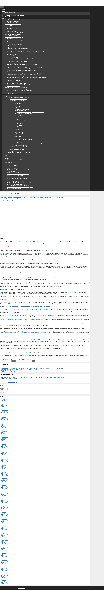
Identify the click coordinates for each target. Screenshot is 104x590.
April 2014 (4, 537)
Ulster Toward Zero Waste (8, 16)
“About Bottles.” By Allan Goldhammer (14, 63)
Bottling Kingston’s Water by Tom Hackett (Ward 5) (17, 61)
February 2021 (5, 445)
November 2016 (5, 505)
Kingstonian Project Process (12, 42)
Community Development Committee (17, 148)
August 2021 (4, 439)
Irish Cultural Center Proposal (20, 133)
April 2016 (4, 513)
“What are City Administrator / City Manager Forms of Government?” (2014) (22, 151)
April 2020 (4, 457)
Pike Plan (16, 107)
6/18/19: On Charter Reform (12, 165)
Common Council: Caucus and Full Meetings (18, 99)
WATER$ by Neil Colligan (12, 54)
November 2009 (5, 573)
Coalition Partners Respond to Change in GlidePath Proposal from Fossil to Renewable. (50, 377)
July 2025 (4, 414)
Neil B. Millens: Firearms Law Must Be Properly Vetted (17, 71)
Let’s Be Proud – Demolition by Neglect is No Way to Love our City (20, 89)
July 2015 (4, 522)
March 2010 (4, 568)
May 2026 (4, 403)
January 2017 (4, 502)
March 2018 (4, 486)
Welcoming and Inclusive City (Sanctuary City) (23, 140)
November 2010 (5, 559)
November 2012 (5, 546)
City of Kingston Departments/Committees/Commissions (18, 97)
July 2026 (4, 400)
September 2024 (5, 419)
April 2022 (4, 433)
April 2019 (4, 471)
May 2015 (4, 525)
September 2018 (5, 479)
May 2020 (4, 455)
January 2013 (4, 544)
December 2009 (5, 571)
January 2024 (4, 423)
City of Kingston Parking (12, 31)
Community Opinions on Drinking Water (12, 45)
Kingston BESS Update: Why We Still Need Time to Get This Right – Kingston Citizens (17, 377)
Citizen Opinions (20, 142)
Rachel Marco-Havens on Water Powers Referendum (17, 48)
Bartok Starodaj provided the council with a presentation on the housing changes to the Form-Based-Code (30, 315)
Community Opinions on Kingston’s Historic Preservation (16, 87)
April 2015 (4, 526)
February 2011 (5, 555)
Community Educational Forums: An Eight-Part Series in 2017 (19, 159)
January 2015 (4, 529)
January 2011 (4, 556)
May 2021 (4, 442)
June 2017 (4, 496)
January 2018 (4, 488)
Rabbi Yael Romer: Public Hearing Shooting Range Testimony (19, 76)
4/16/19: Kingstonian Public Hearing (14, 172)
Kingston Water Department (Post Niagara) (18, 100)
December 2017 (5, 489)
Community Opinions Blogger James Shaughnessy (14, 40)
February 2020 (5, 459)
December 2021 (5, 435)
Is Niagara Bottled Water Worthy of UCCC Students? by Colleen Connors (21, 58)
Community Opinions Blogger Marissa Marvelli (14, 34)
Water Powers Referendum (19, 129)
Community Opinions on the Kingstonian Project (14, 91)
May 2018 (4, 484)
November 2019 (5, 462)
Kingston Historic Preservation (13, 35)
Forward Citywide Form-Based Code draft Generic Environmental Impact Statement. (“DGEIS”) (47, 241)
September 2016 (5, 507)
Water (20, 125)
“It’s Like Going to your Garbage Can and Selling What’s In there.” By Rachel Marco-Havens (24, 67)
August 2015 (4, 521)
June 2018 (4, 482)
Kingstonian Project (18, 103)
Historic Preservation (18, 132)
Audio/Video (19, 119)
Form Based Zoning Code (12, 22)
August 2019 (4, 466)
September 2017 (5, 493)
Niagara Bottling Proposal (19, 115)
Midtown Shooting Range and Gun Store (22, 130)
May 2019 (4, 469)
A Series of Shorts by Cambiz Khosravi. (14, 57)
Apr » (3, 393)
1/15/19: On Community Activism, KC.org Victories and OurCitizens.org (21, 190)
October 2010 (4, 560)
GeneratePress (21, 588)
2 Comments (28, 359)
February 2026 (5, 406)
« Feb (1, 393)
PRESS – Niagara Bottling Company (26, 128)
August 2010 (4, 562)
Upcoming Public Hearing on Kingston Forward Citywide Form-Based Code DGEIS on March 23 (32, 198)
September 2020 (5, 451)
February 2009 (5, 583)
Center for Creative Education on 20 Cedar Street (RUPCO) (18, 84)
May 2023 (4, 425)
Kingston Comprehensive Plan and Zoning (15, 32)
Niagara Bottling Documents (24, 117)
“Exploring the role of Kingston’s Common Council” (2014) (18, 152)
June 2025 (4, 416)
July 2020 (4, 453)
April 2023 (4, 426)
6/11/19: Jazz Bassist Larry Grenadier (14, 166)
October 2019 (4, 464)
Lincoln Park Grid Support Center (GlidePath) (23, 113)
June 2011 (4, 550)
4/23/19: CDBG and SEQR (12, 171)
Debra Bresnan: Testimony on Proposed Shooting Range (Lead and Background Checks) (24, 74)
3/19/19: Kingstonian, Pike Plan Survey (14, 177)
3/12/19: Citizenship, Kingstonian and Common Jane (17, 178)
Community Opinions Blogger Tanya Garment (14, 19)
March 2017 (4, 500)
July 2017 (4, 495)
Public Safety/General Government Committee (19, 146)
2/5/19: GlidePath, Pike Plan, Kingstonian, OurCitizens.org (18, 185)
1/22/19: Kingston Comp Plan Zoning (14, 188)
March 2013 (4, 543)
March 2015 (4, 527)
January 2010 (4, 570)
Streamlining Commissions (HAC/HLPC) (22, 104)
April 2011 (4, 553)
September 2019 (5, 465)
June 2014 (4, 535)
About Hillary (9, 25)
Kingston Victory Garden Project (25, 139)
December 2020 (5, 447)
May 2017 (4, 498)
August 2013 (4, 541)
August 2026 (4, 399)
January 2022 (4, 434)
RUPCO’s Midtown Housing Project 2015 (15, 80)
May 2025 (4, 417)
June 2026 (4, 401)
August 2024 (4, 420)
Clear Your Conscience (11, 93)
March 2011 (4, 554)
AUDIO (6, 155)
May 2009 (4, 580)
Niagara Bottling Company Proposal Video (27, 122)
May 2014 (4, 536)
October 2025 (4, 411)
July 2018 (4, 481)
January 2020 (4, 460)
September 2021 (5, 438)
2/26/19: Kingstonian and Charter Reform (15, 181)
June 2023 (4, 424)
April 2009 (4, 581)
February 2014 (5, 540)
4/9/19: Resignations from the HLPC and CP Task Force (18, 174)
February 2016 (5, 514)
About (3, 11)
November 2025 (5, 410)
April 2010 (4, 567)
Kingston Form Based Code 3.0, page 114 (41, 309)
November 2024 (5, 418)
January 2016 (4, 515)
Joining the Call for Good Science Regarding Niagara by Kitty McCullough (21, 55)
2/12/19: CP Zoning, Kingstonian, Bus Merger (16, 184)
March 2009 (4, 582)
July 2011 (4, 549)
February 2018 (5, 487)
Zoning (23, 359)
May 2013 (4, 542)
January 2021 (4, 446)
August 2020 (4, 452)
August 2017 (4, 494)
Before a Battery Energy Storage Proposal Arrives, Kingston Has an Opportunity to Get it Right (19, 371)
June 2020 (4, 454)
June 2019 (4, 468)
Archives (4, 94)
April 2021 (4, 444)
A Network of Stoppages (6, 370)
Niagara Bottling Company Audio (25, 120)
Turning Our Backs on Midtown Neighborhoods (16, 83)
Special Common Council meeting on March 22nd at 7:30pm (19, 352)
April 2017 (4, 499)
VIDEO (6, 96)
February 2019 (5, 473)
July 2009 (4, 577)
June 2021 (4, 441)
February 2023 (5, 428)
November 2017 (5, 491)
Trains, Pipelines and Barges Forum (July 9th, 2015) (17, 153)
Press (18, 126)
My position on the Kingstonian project (14, 44)
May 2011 (4, 551)
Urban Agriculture (17, 136)
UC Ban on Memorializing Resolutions (21, 145)
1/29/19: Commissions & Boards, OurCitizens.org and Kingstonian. (20, 187)
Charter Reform (17, 106)
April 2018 (4, 485)
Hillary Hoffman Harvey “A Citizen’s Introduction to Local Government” (20, 27)
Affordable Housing (4, 359)
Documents (19, 116)
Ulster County (3, 293)
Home (3, 9)
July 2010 (4, 563)
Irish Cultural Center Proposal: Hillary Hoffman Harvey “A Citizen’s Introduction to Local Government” (36, 135)
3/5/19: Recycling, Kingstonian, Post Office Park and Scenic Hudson (20, 179)
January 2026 (4, 407)
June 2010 (4, 564)
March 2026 (4, 405)
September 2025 (5, 412)
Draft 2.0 (78, 296)
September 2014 (5, 534)
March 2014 (4, 539)
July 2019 (4, 467)
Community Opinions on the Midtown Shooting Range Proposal (17, 68)
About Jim (9, 41)
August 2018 (4, 480)
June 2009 (4, 578)
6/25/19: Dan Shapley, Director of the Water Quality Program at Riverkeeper (22, 164)
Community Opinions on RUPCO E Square (13, 78)
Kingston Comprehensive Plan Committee (18, 149)
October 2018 (4, 478)
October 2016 (4, 506)
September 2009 (5, 575)
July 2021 (4, 440)
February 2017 (5, 501)
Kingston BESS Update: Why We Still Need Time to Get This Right (14, 367)
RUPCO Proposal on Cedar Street (13, 86)
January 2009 (4, 584)
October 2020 (4, 449)
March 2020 (4, 458)
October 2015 (4, 519)
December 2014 (5, 530)
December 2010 (5, 557)
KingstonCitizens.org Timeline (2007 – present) (13, 15)
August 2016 (4, 508)
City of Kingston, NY (9, 14)
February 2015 (5, 528)
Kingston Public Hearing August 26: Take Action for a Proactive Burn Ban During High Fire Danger (19, 369)
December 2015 (5, 516)
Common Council (13, 359)
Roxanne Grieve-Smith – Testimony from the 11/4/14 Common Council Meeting (22, 64)
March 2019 (4, 472)
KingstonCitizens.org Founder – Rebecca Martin (16, 156)
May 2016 (4, 512)
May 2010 (4, 566)
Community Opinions (7, 18)
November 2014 (5, 532)
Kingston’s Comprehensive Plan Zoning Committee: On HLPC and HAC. (30, 112)
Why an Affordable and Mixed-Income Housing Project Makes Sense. (20, 81)
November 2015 (5, 517)
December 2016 (5, 503)
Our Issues (14, 102)
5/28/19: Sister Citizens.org (12, 168)
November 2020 (5, 448)
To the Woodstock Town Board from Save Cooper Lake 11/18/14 (20, 65)
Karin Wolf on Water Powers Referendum (15, 50)
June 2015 (4, 523)
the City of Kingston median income (73, 292)
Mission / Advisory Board (10, 12)
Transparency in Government (13, 21)
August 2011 (4, 548)
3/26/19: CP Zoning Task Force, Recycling (15, 175)
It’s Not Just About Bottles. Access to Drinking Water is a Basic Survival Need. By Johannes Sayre (26, 51)
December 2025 (5, 409)
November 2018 (5, 476)
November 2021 (5, 437)
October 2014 (4, 533)
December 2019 (5, 461)
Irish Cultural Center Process (12, 29)
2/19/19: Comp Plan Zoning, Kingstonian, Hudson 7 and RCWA (19, 182)
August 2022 (4, 431)
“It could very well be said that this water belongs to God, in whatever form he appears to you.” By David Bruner (29, 52)
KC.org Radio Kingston (9, 162)
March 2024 (4, 421)
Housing (19, 359)
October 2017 (4, 492)
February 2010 (5, 569)
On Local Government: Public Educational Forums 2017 (18, 161)
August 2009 (4, 576)
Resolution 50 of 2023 (5, 253)
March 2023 (4, 427)
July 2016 (4, 509)
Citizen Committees (20, 123)
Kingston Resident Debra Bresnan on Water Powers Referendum (19, 47)
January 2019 (4, 474)
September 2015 (5, 520)
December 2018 (5, 475)
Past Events (7, 158)
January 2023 (4, 430)
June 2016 (4, 510)
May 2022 (4, 432)
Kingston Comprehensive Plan (20, 110)
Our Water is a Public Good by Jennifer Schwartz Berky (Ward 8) (19, 60)
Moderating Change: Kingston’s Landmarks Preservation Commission (20, 90)
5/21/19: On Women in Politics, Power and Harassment (18, 169)
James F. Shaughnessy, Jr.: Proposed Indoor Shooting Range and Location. (21, 70)
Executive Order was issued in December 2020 (14, 319)
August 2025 (4, 413)
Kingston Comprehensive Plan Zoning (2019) (23, 109)
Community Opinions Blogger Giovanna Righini (14, 37)
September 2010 (5, 561)
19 (7, 389)
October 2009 (4, 574)
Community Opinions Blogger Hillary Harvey (13, 24)
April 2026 (4, 404)
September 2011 (5, 547)
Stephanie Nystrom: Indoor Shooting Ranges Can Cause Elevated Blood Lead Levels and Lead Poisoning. (27, 77)
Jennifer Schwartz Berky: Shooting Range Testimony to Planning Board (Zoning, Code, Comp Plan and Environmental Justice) (31, 73)
